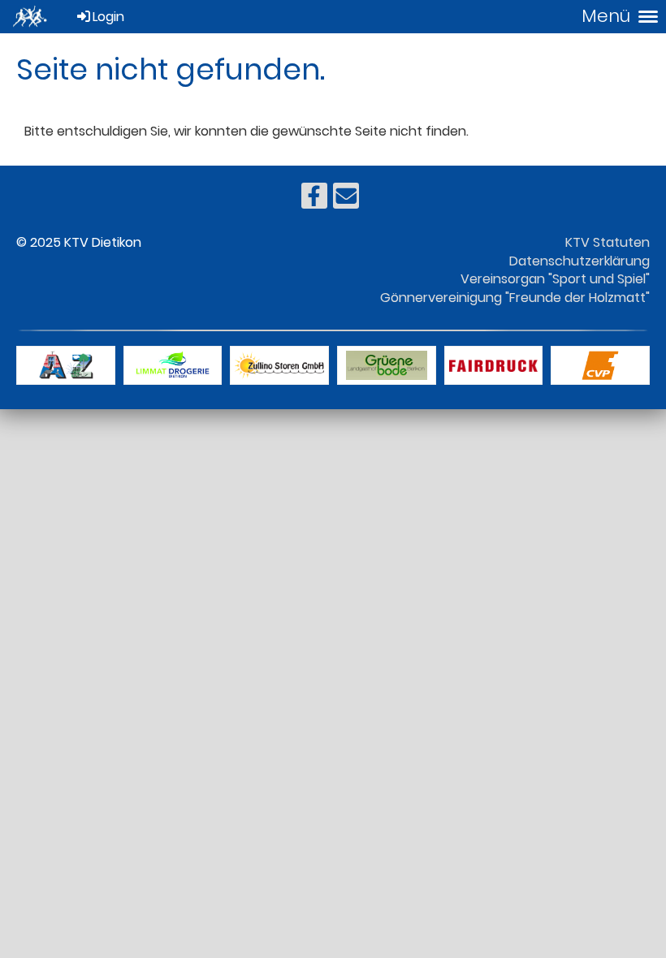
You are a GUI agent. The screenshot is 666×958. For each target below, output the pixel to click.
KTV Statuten (607, 242)
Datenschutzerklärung (579, 261)
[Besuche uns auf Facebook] (314, 199)
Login (108, 16)
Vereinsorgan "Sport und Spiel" (555, 279)
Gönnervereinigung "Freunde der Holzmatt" (515, 297)
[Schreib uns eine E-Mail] (346, 199)
